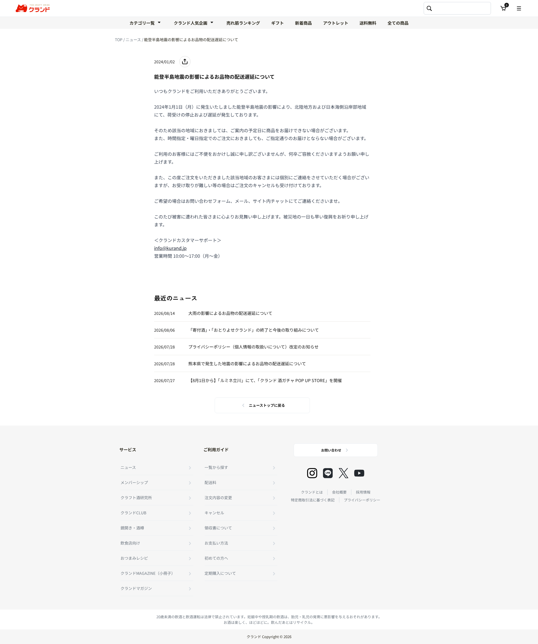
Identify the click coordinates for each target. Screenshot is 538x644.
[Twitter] (343, 473)
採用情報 (363, 492)
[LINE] (328, 473)
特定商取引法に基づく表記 (313, 500)
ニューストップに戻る (267, 405)
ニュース (134, 39)
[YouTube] (359, 473)
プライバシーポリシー (362, 500)
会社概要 (339, 492)
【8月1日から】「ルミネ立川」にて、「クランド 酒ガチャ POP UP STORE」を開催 (265, 380)
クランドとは (312, 492)
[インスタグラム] (312, 473)
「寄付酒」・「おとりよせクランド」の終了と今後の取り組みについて (253, 330)
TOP (119, 39)
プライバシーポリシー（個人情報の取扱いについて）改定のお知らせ (253, 347)
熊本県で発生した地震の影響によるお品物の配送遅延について (247, 363)
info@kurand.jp (170, 248)
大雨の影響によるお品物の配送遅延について (230, 313)
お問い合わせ (331, 450)
